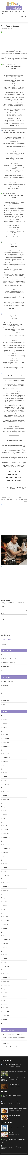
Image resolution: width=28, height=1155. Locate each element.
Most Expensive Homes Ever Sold (10, 658)
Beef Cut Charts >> (14, 471)
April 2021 (5, 958)
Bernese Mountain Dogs (8, 681)
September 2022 (6, 894)
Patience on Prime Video (8, 655)
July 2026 (5, 719)
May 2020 (5, 1000)
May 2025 (5, 772)
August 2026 (5, 715)
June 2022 (5, 905)
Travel (4, 696)
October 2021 (6, 935)
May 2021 (5, 954)
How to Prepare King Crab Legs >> (14, 236)
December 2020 (6, 973)
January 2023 (6, 879)
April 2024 (5, 822)
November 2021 (6, 932)
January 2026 (6, 742)
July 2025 (5, 765)
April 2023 (5, 867)
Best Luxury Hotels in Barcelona (9, 670)
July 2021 (5, 947)
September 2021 (6, 939)
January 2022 (6, 924)
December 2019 (6, 1019)
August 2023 (5, 852)
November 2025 (6, 750)
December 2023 (6, 837)
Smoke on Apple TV (7, 666)
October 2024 (6, 799)
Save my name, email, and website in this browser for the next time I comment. (14, 635)
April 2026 (5, 731)
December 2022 (6, 882)
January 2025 (6, 787)
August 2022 (5, 898)
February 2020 (6, 1011)
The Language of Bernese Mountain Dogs (14, 1034)
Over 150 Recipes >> (14, 480)
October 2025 (6, 753)
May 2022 (5, 909)
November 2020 (6, 977)
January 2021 (6, 970)
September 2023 (6, 848)
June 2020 (5, 996)
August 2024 (5, 806)
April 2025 (5, 776)
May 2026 (5, 727)
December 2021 (6, 928)
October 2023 (6, 844)
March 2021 (5, 962)
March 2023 (5, 871)
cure (12, 340)
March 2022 (5, 916)
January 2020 (6, 1015)
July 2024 (5, 810)
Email (2, 619)
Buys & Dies (5, 685)
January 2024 (6, 833)
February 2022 (6, 920)
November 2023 (6, 841)
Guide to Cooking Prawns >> (14, 188)
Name (2, 613)
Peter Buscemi (3, 28)
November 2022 (6, 886)
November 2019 (6, 1023)
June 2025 (5, 769)
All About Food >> (14, 474)
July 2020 (5, 992)
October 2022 (6, 890)
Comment (3, 606)
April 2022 (5, 913)
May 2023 (5, 863)
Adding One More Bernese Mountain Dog (16, 1050)
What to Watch (6, 700)
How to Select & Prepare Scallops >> (14, 308)
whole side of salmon (20, 332)
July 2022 (5, 901)
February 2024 (6, 829)
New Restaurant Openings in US (9, 662)
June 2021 (5, 951)
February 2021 (6, 966)
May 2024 (5, 818)
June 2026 (5, 723)
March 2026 (5, 734)
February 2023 (6, 875)
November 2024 (6, 795)
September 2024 (6, 803)
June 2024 (5, 814)
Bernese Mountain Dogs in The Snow (18, 1046)
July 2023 (5, 856)
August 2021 (5, 943)
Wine (7, 487)
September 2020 (6, 985)
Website (3, 626)
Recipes (4, 693)
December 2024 (6, 791)
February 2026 (6, 738)
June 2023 (5, 860)
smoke (15, 340)
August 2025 (5, 761)
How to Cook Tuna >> (14, 435)
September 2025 (6, 757)
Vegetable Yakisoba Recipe (6, 499)
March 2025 (5, 780)
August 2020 (5, 989)
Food (3, 487)
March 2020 (5, 1007)
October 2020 (6, 981)
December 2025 (6, 746)
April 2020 (5, 1004)
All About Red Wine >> (14, 477)
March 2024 (5, 825)
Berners (19, 487)
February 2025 (6, 784)
